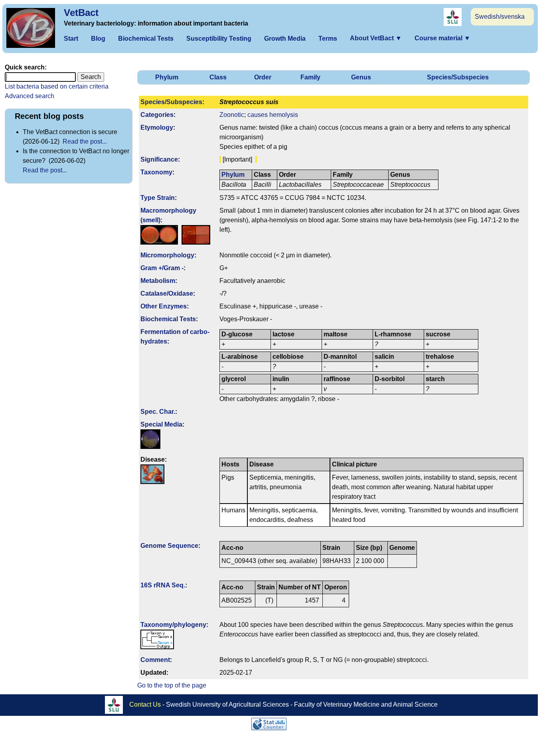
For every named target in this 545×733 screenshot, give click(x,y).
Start (71, 38)
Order (262, 77)
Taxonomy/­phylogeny (173, 624)
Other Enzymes (163, 306)
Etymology (156, 127)
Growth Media (285, 38)
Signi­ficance (159, 159)
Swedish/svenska (500, 16)
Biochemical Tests (146, 38)
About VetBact (376, 38)
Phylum (166, 77)
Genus (361, 77)
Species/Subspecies (458, 77)
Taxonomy (156, 172)
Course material (442, 38)
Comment (155, 659)
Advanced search (29, 96)
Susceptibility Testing (218, 38)
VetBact (81, 12)
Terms (327, 38)
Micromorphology (167, 255)
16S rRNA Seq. (162, 585)
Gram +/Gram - (162, 268)
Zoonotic (231, 114)
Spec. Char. (157, 411)
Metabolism (157, 280)
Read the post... (85, 141)
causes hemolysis (272, 114)
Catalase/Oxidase (166, 293)
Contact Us (145, 704)
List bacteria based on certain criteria (57, 86)
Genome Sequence (169, 545)
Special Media (161, 424)
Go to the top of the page (171, 685)
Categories (157, 114)
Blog (98, 38)
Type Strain (157, 197)
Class (218, 77)
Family (310, 77)
